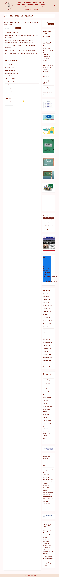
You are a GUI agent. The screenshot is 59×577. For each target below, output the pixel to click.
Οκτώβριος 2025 (47, 318)
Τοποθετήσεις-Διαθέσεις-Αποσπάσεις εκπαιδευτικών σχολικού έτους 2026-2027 (48, 461)
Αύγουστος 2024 (47, 361)
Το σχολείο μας (27, 2)
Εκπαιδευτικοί (9, 79)
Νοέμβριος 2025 (47, 315)
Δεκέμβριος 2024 (47, 348)
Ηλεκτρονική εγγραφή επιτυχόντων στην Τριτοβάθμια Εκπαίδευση (48, 472)
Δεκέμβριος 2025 (47, 312)
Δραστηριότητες (21, 5)
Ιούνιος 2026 (46, 293)
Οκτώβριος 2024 (47, 355)
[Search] (54, 6)
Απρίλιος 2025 (46, 336)
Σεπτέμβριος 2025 (47, 321)
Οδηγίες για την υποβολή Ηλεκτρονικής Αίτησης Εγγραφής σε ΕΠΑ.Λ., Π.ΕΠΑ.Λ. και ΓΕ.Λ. (48, 41)
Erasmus (41, 2)
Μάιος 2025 (46, 333)
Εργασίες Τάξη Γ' (47, 424)
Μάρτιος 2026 (46, 302)
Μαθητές (8, 76)
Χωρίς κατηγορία (9, 70)
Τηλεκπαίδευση (42, 7)
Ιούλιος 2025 (46, 327)
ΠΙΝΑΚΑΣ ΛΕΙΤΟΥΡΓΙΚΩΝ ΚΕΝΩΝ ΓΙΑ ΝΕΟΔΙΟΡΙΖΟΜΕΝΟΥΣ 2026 (48, 505)
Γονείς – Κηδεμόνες (10, 82)
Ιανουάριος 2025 (47, 345)
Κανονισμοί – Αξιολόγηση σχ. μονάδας (26, 7)
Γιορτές (7, 88)
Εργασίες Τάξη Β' (47, 421)
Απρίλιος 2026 (46, 299)
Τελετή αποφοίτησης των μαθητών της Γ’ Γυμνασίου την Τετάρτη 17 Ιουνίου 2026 (48, 69)
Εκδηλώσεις (46, 400)
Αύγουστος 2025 (47, 324)
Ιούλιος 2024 (46, 364)
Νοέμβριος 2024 (47, 351)
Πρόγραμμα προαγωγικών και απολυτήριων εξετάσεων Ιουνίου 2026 (21, 53)
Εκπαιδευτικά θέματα (32, 5)
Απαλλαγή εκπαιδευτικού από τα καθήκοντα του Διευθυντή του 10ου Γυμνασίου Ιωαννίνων (48, 494)
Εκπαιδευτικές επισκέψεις (11, 85)
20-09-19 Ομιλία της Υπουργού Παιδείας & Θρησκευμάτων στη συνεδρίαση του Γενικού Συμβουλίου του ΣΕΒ (48, 561)
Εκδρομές (7, 91)
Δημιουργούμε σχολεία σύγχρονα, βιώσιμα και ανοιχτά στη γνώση (48, 526)
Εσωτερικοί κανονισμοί (45, 428)
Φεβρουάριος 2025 (47, 342)
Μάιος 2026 (46, 296)
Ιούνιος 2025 (46, 330)
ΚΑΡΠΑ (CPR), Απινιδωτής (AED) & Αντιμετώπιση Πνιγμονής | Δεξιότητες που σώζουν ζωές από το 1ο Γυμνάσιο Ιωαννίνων (20, 41)
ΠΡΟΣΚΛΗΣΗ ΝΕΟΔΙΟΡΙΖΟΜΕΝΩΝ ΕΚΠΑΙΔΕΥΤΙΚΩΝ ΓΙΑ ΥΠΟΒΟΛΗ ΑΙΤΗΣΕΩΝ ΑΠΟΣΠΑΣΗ (48, 482)
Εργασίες (42, 5)
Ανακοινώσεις (27, 9)
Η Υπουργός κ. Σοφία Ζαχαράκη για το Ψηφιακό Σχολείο (48, 533)
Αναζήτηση (46, 22)
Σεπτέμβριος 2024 (47, 358)
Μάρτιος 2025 (46, 339)
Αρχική (19, 2)
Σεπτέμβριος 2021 (47, 367)
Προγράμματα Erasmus (48, 121)
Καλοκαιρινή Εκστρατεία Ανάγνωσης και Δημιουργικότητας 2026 (20, 50)
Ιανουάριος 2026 (47, 309)
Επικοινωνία (36, 9)
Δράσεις (35, 2)
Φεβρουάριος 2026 (47, 305)
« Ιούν (47, 230)
